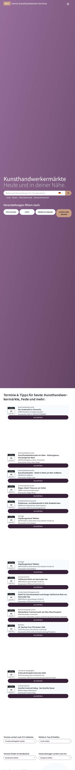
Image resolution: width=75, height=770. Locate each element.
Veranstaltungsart (45, 212)
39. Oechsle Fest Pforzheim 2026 (31, 627)
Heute (9, 197)
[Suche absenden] (68, 193)
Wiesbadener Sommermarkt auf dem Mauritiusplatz (39, 612)
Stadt (27, 212)
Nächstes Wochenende (41, 197)
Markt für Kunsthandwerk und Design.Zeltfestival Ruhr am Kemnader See (42, 595)
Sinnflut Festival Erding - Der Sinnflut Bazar (36, 688)
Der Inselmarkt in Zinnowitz (29, 409)
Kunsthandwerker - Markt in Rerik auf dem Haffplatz (40, 473)
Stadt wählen (45, 741)
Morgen (14, 197)
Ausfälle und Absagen (64, 213)
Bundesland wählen (11, 758)
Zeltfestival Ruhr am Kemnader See (33, 579)
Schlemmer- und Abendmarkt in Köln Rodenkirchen (39, 503)
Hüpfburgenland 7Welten (28, 518)
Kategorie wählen (46, 758)
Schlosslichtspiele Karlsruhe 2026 (32, 673)
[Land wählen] (60, 193)
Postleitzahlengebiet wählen (15, 741)
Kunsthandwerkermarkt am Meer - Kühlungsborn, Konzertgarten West (38, 456)
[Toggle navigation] (68, 4)
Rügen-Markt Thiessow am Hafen (32, 488)
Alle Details (38, 417)
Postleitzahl (11, 212)
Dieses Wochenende (25, 197)
